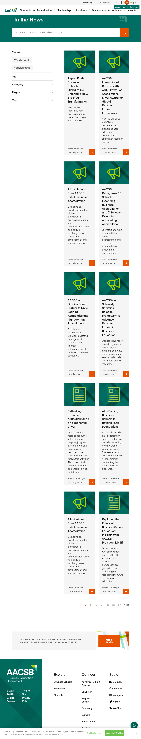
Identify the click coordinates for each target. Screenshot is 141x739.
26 (113, 604)
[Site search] (115, 2)
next (126, 604)
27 (119, 604)
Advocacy (87, 708)
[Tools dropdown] (122, 2)
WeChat (117, 708)
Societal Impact (22, 67)
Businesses (59, 688)
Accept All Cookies (114, 733)
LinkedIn (117, 681)
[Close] (137, 733)
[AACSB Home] (10, 10)
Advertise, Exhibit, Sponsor (91, 683)
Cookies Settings (94, 733)
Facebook (117, 688)
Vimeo (116, 701)
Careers (86, 714)
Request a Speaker (87, 700)
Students (58, 694)
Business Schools (63, 681)
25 (108, 604)
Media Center (109, 640)
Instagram (118, 694)
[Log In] (126, 2)
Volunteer (87, 691)
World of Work (21, 59)
